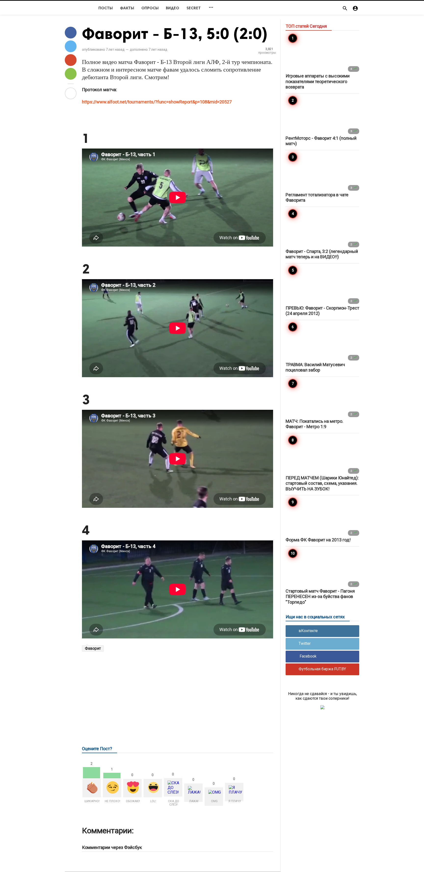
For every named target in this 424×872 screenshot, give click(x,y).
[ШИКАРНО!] (91, 788)
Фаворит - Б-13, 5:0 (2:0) (175, 33)
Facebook (308, 656)
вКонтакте (308, 630)
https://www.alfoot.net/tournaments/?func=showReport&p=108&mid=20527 (157, 101)
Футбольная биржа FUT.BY (322, 669)
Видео (172, 8)
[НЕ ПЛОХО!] (112, 788)
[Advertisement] (177, 693)
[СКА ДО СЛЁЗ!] (173, 787)
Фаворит (93, 648)
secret (193, 8)
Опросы (150, 8)
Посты (105, 8)
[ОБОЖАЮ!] (132, 788)
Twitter (305, 643)
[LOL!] (153, 788)
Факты (127, 8)
